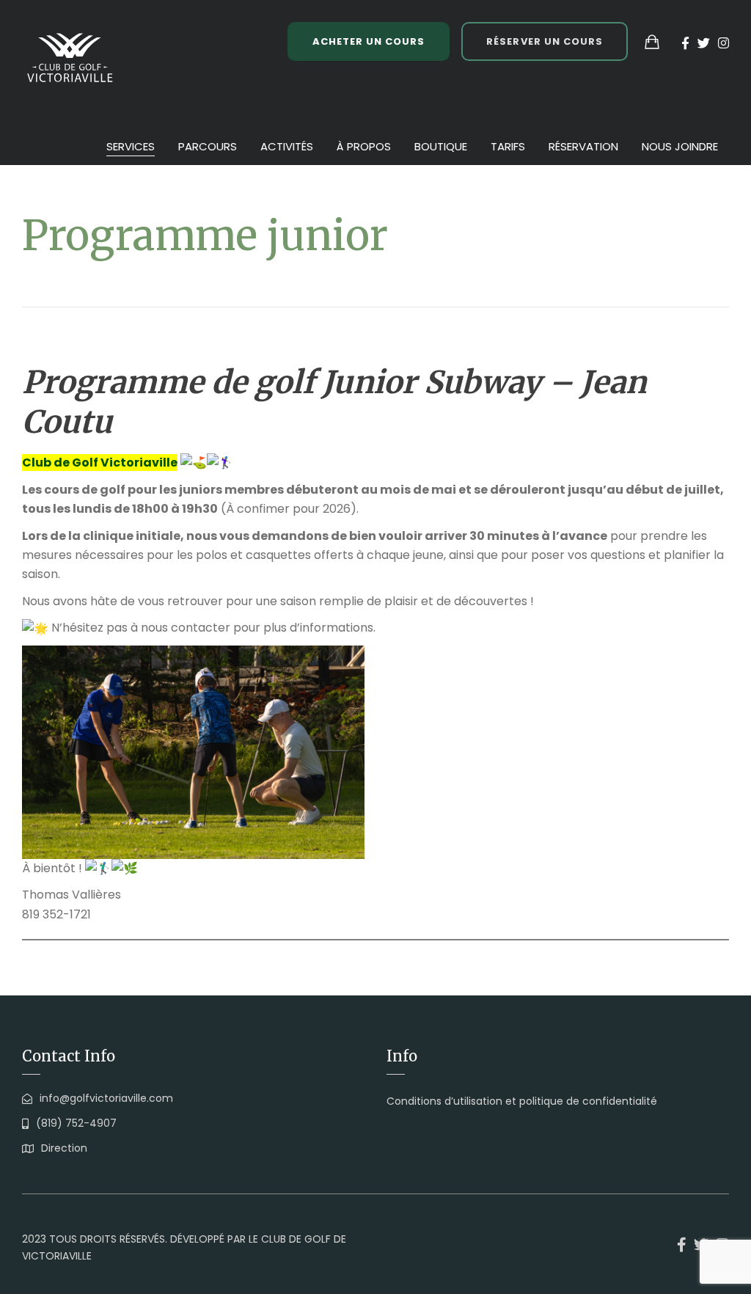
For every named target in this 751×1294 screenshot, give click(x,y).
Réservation (583, 146)
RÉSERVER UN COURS (544, 41)
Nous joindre (680, 146)
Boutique (440, 146)
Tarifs (508, 146)
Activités (286, 146)
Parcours (207, 146)
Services (130, 146)
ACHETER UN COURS (368, 41)
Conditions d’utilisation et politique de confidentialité (522, 1101)
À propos (364, 146)
